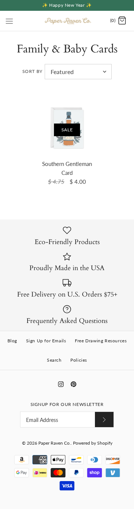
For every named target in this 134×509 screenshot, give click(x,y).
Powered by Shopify (92, 443)
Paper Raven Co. (54, 443)
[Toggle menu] (9, 20)
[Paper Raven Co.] (67, 21)
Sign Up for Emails (46, 340)
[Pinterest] (73, 384)
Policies (78, 360)
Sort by (32, 71)
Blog (12, 340)
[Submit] (104, 419)
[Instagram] (61, 384)
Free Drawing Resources (101, 340)
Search (54, 360)
